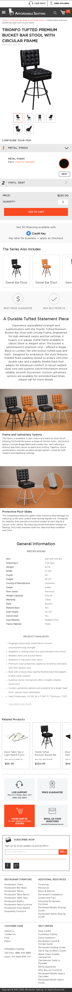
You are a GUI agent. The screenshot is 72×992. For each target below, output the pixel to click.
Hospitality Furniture (15, 911)
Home (4, 20)
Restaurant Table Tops (16, 898)
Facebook (8, 865)
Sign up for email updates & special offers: (27, 846)
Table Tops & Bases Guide (52, 951)
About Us (9, 931)
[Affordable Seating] (26, 11)
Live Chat (40, 3)
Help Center (44, 931)
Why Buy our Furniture (50, 970)
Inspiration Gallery (47, 934)
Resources (43, 888)
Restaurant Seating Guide (51, 948)
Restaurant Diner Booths (17, 908)
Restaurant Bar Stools (19, 20)
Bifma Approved (46, 967)
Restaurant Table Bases (16, 895)
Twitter (16, 865)
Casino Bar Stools (37, 20)
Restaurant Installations (50, 895)
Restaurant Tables (14, 891)
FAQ (6, 938)
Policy (7, 941)
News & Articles (46, 891)
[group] (16, 271)
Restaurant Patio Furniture (18, 905)
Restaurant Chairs (13, 885)
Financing (43, 885)
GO (62, 851)
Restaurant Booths (14, 901)
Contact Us (10, 934)
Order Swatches (46, 938)
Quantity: (9, 202)
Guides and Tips (47, 898)
